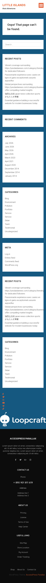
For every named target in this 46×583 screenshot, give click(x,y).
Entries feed (10, 258)
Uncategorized (11, 231)
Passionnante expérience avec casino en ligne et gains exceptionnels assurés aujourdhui (22, 78)
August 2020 (10, 165)
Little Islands (14, 5)
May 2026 (9, 150)
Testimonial (10, 228)
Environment (10, 202)
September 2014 (12, 172)
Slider (7, 220)
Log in (7, 254)
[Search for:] (23, 44)
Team (7, 224)
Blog (7, 198)
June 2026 (9, 147)
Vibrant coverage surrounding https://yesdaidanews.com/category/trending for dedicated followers (24, 68)
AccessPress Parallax (35, 575)
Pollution (8, 206)
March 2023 (10, 158)
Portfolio (8, 209)
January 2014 (11, 176)
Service (8, 213)
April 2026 (9, 154)
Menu (41, 5)
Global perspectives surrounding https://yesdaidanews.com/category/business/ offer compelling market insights (25, 87)
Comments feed (12, 261)
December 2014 (12, 169)
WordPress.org (11, 265)
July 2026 (9, 143)
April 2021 (9, 161)
